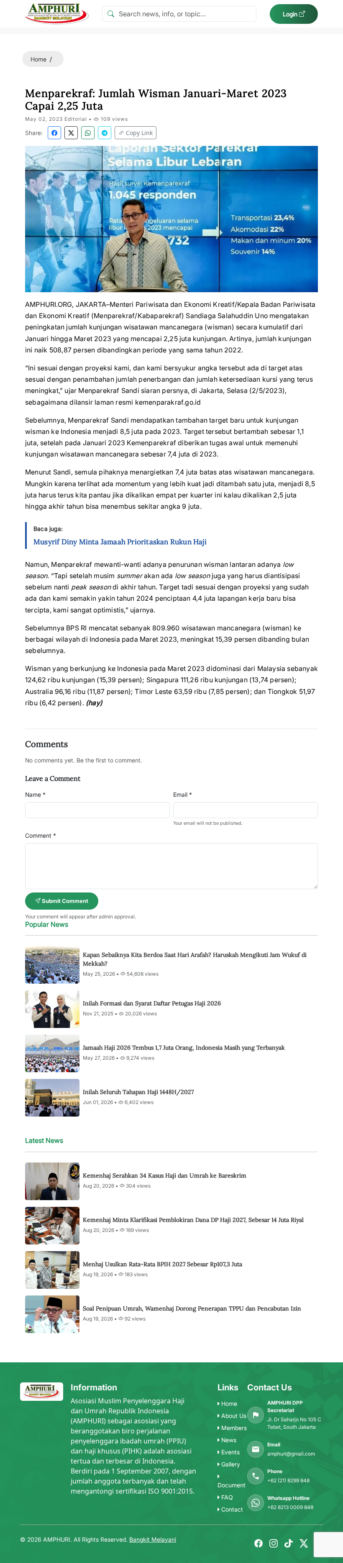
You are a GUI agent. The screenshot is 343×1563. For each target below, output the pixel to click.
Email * (182, 794)
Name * (35, 794)
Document (232, 1485)
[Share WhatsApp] (88, 132)
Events (230, 1452)
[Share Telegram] (104, 132)
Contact (231, 1509)
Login (291, 14)
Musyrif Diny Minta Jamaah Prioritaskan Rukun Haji (120, 541)
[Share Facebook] (54, 132)
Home (38, 59)
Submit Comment (64, 901)
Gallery (230, 1464)
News (228, 1439)
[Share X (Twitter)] (71, 132)
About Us (233, 1415)
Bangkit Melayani (152, 1539)
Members (233, 1427)
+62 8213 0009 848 (290, 1507)
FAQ (226, 1497)
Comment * (40, 835)
